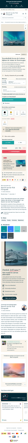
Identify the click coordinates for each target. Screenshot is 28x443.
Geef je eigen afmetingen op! (14, 94)
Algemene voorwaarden (11, 428)
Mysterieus (20, 220)
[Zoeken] (25, 17)
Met (21, 142)
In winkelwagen (15, 151)
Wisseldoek (7, 103)
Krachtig (4, 220)
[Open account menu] (23, 13)
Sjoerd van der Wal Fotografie (12, 13)
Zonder (9, 142)
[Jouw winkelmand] (25, 13)
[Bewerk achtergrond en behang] (25, 28)
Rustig (8, 220)
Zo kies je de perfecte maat (20, 87)
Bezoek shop (4, 194)
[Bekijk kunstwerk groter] (25, 26)
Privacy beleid (21, 430)
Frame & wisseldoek (9, 99)
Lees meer (12, 194)
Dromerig (14, 220)
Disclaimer (19, 428)
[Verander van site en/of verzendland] (26, 10)
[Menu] (2, 14)
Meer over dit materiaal (21, 78)
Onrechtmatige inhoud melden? (10, 430)
